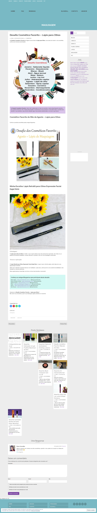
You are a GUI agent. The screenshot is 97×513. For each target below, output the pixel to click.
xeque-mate (72, 84)
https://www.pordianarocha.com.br (22, 285)
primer (75, 81)
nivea (86, 77)
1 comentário (28, 38)
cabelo (82, 62)
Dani (12, 38)
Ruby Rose (72, 82)
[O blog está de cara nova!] (15, 337)
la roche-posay (83, 74)
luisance (80, 76)
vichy (83, 82)
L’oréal (83, 76)
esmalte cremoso (81, 71)
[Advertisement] (81, 96)
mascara (80, 77)
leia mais (17, 355)
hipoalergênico (73, 74)
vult (86, 82)
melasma (83, 77)
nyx (79, 79)
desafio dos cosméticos (81, 67)
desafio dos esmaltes (77, 69)
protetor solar (79, 81)
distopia (86, 69)
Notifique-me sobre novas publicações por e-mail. (18, 489)
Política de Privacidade (35, 510)
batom (71, 62)
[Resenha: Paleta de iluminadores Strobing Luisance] (45, 337)
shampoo (77, 82)
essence (75, 72)
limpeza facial (73, 76)
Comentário (10, 463)
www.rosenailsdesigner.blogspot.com (22, 284)
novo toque (74, 79)
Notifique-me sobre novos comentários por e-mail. (18, 487)
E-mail (29, 478)
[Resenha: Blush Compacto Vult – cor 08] (45, 364)
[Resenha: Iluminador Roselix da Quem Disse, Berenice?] (15, 413)
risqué (87, 81)
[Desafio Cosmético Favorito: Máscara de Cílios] (60, 337)
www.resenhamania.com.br (23, 287)
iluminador (78, 74)
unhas (81, 82)
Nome (9, 478)
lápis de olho (20, 317)
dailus (71, 66)
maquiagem (74, 77)
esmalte (74, 70)
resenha (84, 81)
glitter (80, 72)
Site (49, 478)
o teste (81, 79)
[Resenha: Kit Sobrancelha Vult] (60, 364)
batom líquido (76, 62)
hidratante (83, 72)
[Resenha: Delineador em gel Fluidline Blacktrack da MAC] (30, 337)
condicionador (76, 64)
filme (78, 72)
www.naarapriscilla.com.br (28, 281)
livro (77, 76)
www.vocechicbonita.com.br (23, 279)
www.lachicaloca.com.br (24, 282)
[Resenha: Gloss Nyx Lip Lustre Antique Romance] (60, 388)
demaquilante (75, 66)
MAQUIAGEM (13, 317)
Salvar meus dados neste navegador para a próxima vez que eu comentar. (23, 484)
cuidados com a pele (84, 64)
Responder (64, 446)
